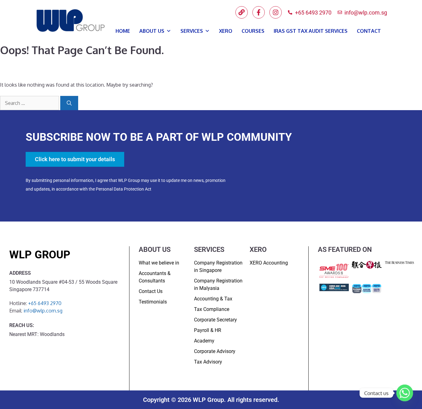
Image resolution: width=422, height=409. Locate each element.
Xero (225, 31)
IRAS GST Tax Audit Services (311, 31)
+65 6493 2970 (44, 303)
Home (123, 31)
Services (191, 31)
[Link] (241, 12)
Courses (253, 31)
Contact (369, 31)
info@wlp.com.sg (42, 311)
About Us (151, 31)
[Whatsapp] (404, 393)
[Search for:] (30, 103)
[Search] (69, 103)
